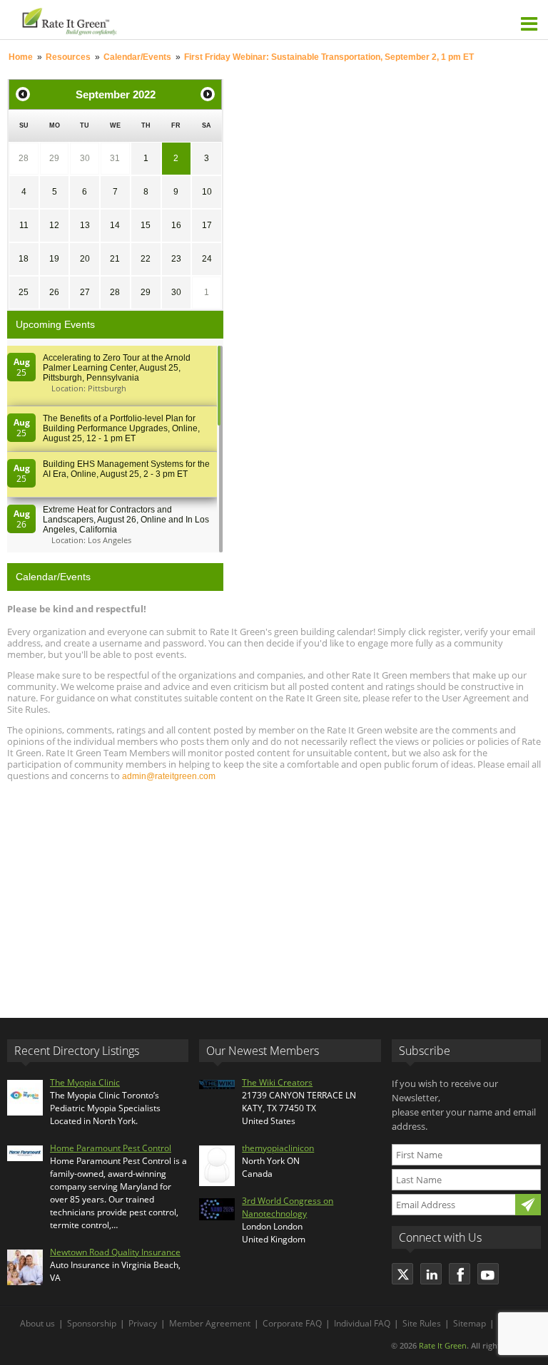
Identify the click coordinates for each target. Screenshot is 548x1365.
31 (115, 158)
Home (21, 57)
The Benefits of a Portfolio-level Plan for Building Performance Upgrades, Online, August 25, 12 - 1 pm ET (121, 428)
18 (24, 259)
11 (24, 225)
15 (146, 225)
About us (37, 1323)
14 (115, 225)
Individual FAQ (362, 1323)
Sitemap (469, 1323)
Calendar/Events (137, 57)
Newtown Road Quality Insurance (115, 1252)
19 (54, 259)
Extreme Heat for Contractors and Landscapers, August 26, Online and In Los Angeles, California (126, 520)
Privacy (142, 1323)
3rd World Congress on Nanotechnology (287, 1207)
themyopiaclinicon (278, 1148)
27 (85, 292)
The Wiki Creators (277, 1082)
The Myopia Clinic (85, 1082)
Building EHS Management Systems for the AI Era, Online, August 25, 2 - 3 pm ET (126, 469)
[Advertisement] (274, 893)
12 (54, 225)
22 (146, 259)
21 (115, 259)
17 (207, 225)
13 (85, 225)
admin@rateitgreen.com (168, 776)
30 (85, 158)
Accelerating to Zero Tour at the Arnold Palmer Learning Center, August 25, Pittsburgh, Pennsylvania (117, 368)
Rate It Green (443, 1345)
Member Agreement (209, 1323)
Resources (68, 57)
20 (85, 259)
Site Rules (421, 1323)
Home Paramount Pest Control (110, 1148)
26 (54, 292)
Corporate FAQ (292, 1323)
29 (54, 158)
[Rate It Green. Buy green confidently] (142, 20)
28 (24, 158)
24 (207, 259)
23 (176, 259)
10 (207, 192)
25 (24, 292)
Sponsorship (91, 1323)
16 (176, 225)
